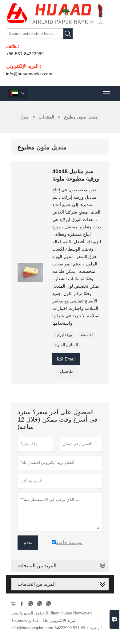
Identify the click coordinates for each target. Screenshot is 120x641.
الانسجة (87, 335)
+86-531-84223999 (25, 53)
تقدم (28, 542)
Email (66, 358)
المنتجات (46, 116)
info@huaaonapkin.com (29, 73)
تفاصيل (66, 371)
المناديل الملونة (66, 345)
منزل (24, 116)
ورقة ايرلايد (63, 335)
